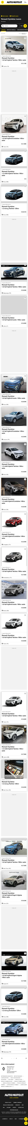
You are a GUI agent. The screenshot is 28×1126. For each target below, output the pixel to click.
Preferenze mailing (14, 1109)
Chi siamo (8, 1107)
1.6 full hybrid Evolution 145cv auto (13, 138)
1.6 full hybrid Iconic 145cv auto (13, 319)
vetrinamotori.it (22, 1118)
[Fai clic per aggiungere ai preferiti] (25, 38)
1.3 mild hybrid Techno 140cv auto (12, 173)
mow (16, 1118)
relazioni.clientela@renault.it (12, 1071)
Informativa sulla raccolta (6, 1123)
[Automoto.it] (14, 2)
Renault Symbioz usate (19, 1081)
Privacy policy (8, 1102)
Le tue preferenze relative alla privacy (9, 1125)
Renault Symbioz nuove (6, 1081)
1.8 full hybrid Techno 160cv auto (14, 59)
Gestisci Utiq (21, 1107)
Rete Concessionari (16, 1077)
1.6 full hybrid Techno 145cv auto (14, 715)
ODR (22, 1105)
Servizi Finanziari (18, 1076)
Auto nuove (5, 16)
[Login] (2, 2)
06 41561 (8, 1070)
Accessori (3, 1079)
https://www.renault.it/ (10, 1072)
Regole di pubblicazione (8, 1105)
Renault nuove (14, 16)
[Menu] (25, 2)
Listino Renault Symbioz (13, 1084)
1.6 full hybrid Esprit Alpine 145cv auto (12, 975)
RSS (4, 1107)
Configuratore (5, 1077)
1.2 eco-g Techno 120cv (10, 207)
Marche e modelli (11, 29)
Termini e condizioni (17, 1102)
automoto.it (4, 1118)
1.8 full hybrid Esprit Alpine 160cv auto (12, 895)
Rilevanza (24, 33)
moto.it (11, 1118)
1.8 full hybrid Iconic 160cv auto (13, 603)
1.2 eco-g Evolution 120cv (11, 1009)
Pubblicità (17, 1105)
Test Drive (10, 1079)
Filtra (22, 25)
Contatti (14, 1107)
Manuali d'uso (18, 1079)
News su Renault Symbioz (9, 1083)
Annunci (3, 29)
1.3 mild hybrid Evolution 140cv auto (13, 501)
